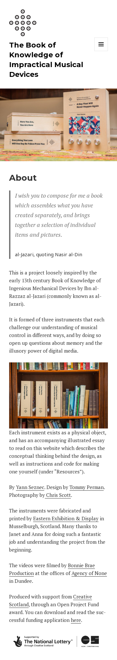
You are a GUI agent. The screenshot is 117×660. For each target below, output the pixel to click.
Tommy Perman (87, 487)
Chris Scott (58, 495)
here (76, 620)
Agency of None (89, 573)
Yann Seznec (30, 487)
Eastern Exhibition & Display (65, 518)
